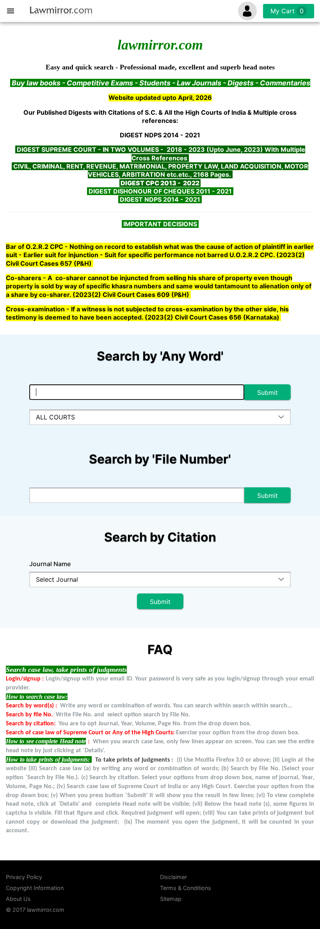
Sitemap (170, 898)
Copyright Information (35, 888)
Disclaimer (173, 877)
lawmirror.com (45, 909)
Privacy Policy (24, 877)
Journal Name (50, 564)
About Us (18, 898)
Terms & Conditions (185, 888)
